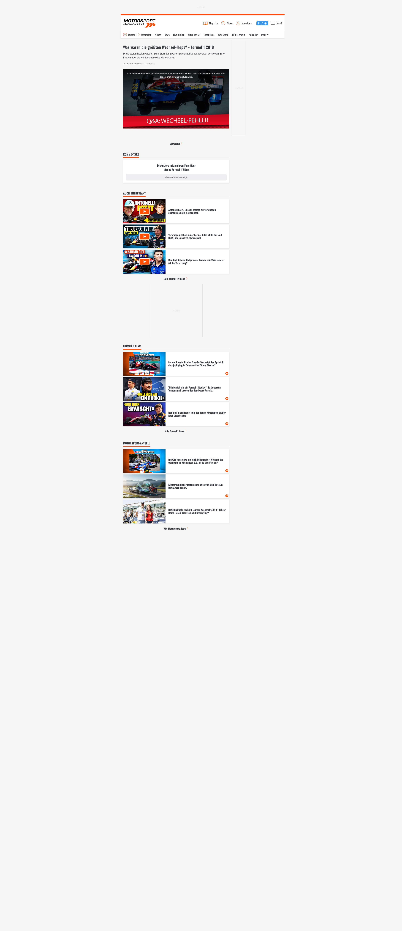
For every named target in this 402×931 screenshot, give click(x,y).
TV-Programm (238, 35)
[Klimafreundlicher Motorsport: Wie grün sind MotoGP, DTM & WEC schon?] (176, 486)
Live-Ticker (178, 35)
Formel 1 (132, 35)
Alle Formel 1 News (174, 431)
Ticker (230, 23)
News (167, 35)
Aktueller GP (194, 35)
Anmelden (247, 23)
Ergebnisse (209, 35)
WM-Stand (223, 35)
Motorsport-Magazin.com (139, 23)
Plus (260, 23)
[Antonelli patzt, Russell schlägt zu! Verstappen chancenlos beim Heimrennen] (176, 211)
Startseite (175, 143)
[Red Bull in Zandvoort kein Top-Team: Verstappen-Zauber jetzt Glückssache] (176, 414)
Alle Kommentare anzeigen (176, 177)
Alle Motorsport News (175, 528)
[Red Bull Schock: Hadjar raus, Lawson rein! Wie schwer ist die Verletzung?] (176, 262)
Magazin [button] (213, 23)
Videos (158, 35)
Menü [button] (279, 23)
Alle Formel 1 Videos (174, 279)
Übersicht (146, 35)
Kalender (253, 35)
